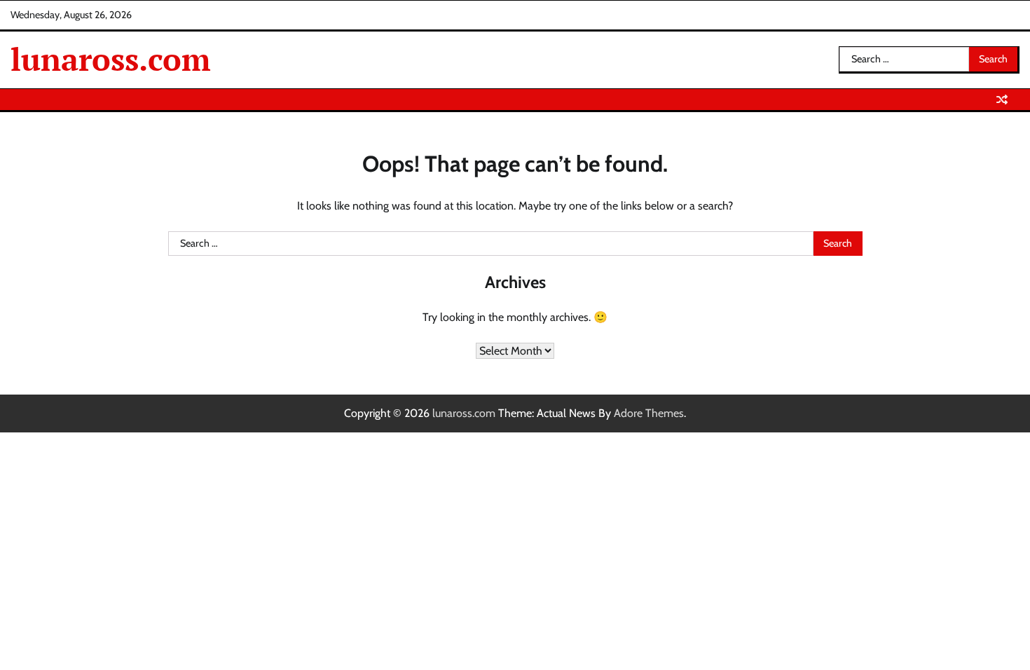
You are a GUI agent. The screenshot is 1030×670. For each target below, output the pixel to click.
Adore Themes (649, 413)
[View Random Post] (1001, 99)
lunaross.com (111, 59)
